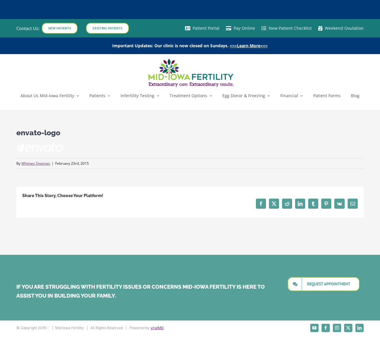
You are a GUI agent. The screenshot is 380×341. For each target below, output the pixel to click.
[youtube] (314, 328)
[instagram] (337, 328)
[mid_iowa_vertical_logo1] (190, 60)
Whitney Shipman (35, 163)
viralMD (157, 328)
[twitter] (348, 328)
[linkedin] (359, 328)
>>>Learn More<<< (248, 45)
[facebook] (326, 328)
